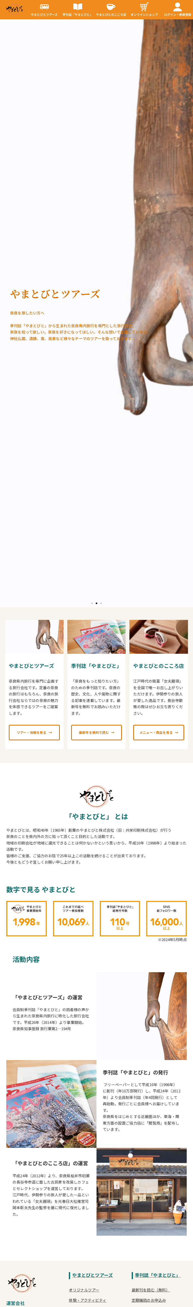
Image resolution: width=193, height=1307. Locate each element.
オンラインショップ (144, 14)
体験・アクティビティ (87, 1300)
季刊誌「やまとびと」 (78, 14)
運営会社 (15, 1303)
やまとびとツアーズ (44, 14)
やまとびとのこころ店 (111, 14)
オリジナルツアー (84, 1289)
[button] (92, 603)
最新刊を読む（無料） (151, 1289)
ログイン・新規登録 (177, 14)
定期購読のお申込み (149, 1300)
